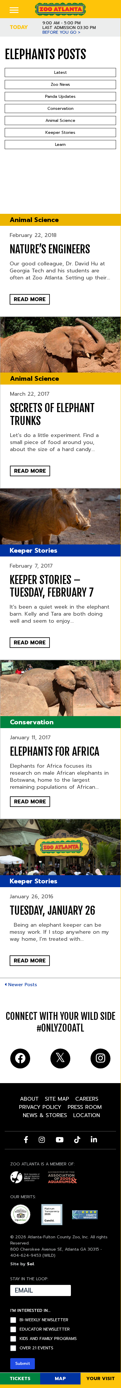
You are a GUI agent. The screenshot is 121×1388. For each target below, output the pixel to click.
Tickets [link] (20, 1378)
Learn (60, 144)
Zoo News (60, 84)
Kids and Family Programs (48, 1339)
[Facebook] (26, 1139)
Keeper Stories (60, 132)
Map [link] (60, 1378)
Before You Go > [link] (61, 32)
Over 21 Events (36, 1348)
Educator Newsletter (45, 1329)
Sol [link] (30, 1264)
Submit (22, 1363)
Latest (60, 72)
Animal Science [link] (34, 220)
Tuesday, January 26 (52, 910)
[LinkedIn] (94, 1139)
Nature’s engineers (50, 249)
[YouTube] (60, 1139)
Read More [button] (30, 299)
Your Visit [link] (100, 1378)
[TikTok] (77, 1139)
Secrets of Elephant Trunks (52, 414)
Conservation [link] (32, 722)
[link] (60, 9)
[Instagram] (42, 1139)
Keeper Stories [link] (33, 550)
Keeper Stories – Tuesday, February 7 (52, 586)
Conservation (60, 108)
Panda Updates (60, 96)
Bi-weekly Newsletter (44, 1320)
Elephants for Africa (54, 751)
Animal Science (60, 120)
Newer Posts (21, 984)
